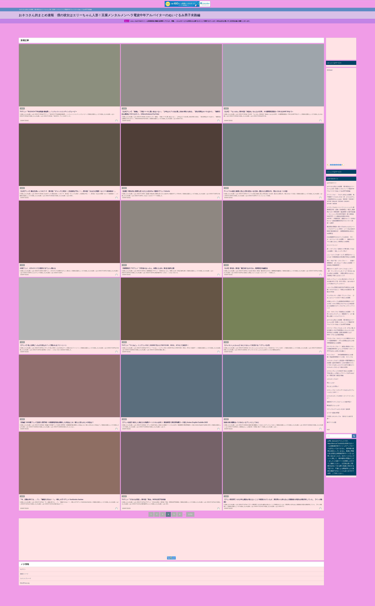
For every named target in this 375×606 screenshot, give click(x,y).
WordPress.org (24, 583)
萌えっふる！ (331, 382)
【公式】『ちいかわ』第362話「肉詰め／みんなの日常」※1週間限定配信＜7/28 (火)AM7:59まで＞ (258, 111)
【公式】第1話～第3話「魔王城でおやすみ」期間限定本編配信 (246, 268)
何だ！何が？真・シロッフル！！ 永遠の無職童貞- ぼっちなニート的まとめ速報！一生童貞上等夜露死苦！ (341, 263)
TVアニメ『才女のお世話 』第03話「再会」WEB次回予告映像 (144, 499)
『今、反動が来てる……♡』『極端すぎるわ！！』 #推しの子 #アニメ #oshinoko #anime (51, 499)
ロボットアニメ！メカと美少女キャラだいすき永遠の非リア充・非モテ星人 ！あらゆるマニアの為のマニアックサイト (341, 281)
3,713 (190, 514)
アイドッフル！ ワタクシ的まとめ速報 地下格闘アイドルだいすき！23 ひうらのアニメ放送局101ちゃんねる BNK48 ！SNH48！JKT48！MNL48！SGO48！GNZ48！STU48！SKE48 (341, 199)
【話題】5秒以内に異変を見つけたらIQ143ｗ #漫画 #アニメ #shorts (146, 191)
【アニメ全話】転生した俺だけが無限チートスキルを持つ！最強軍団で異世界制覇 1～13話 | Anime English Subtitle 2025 (165, 422)
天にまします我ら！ (333, 386)
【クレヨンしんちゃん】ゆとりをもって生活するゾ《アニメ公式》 (247, 345)
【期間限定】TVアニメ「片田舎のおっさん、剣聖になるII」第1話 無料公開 (148, 268)
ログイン (23, 569)
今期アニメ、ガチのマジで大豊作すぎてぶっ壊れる (38, 268)
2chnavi (329, 70)
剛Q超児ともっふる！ (333, 405)
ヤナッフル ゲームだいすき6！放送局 (338, 409)
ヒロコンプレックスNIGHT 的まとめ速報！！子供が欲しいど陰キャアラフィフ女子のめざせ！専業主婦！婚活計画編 (341, 373)
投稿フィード (24, 574)
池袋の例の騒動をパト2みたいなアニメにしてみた (241, 422)
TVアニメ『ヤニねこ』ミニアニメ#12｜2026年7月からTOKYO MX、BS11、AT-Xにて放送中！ (155, 345)
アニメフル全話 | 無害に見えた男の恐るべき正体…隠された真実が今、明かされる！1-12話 (255, 191)
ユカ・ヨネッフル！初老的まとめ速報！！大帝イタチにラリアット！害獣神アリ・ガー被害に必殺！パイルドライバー (340, 314)
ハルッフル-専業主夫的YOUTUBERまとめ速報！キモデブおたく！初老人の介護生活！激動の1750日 (340, 289)
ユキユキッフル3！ (333, 379)
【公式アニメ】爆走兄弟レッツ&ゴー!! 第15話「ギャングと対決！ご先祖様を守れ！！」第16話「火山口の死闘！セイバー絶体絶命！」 (68, 191)
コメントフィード (25, 578)
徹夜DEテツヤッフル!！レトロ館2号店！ (339, 402)
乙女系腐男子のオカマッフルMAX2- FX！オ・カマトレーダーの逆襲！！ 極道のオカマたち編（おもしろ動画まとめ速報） (340, 239)
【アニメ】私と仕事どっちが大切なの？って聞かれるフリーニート (43, 345)
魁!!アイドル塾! (331, 422)
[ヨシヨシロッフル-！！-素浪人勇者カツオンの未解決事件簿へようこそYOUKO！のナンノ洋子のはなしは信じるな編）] (341, 349)
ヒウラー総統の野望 (333, 412)
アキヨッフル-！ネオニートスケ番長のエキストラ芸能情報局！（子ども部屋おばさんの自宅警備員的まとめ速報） (341, 341)
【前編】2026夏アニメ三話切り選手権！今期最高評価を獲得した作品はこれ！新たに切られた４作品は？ (57, 422)
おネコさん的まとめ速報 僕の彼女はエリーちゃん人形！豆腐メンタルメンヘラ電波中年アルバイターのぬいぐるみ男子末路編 (340, 189)
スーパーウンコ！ (332, 245)
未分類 (22, 108)
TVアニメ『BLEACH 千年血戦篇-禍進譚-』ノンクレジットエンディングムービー (48, 111)
